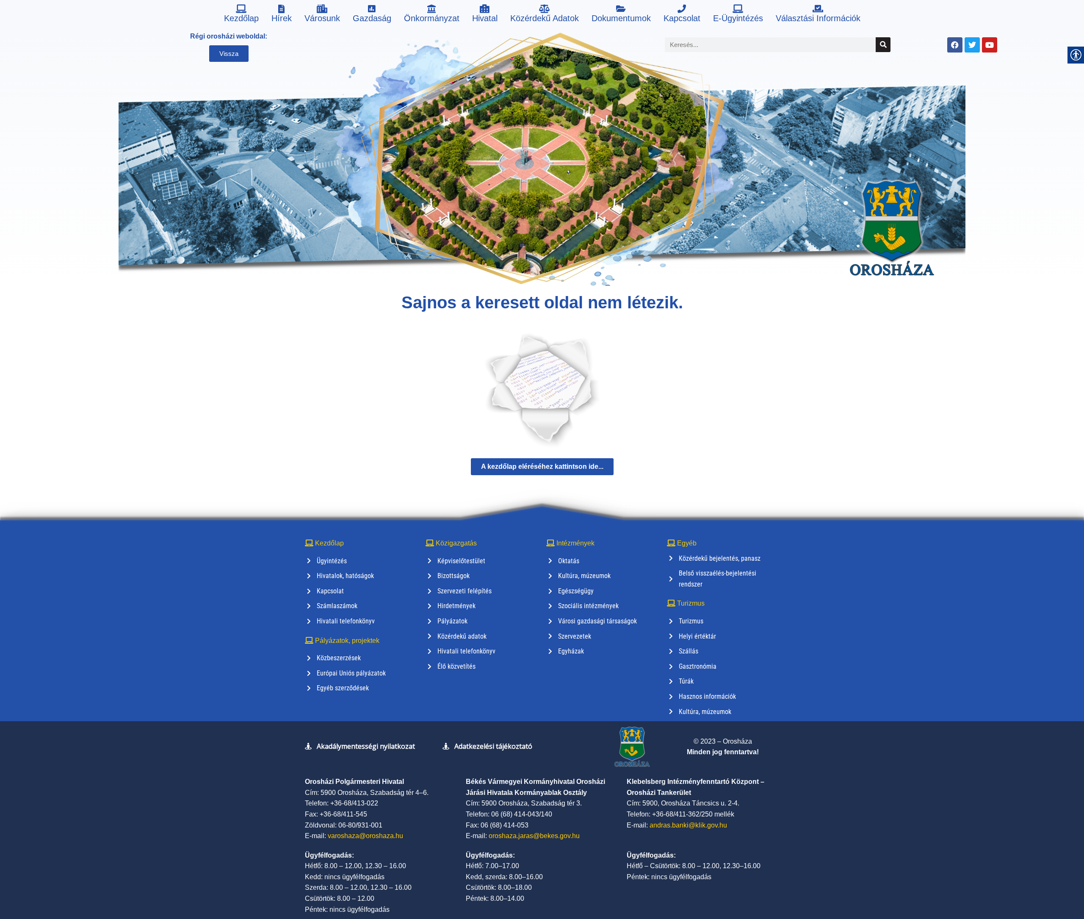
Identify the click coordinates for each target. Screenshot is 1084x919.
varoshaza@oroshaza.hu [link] (365, 835)
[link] (241, 15)
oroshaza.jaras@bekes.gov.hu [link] (534, 835)
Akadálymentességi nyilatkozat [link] (366, 746)
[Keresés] (883, 44)
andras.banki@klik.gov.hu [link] (688, 825)
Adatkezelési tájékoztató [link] (493, 746)
